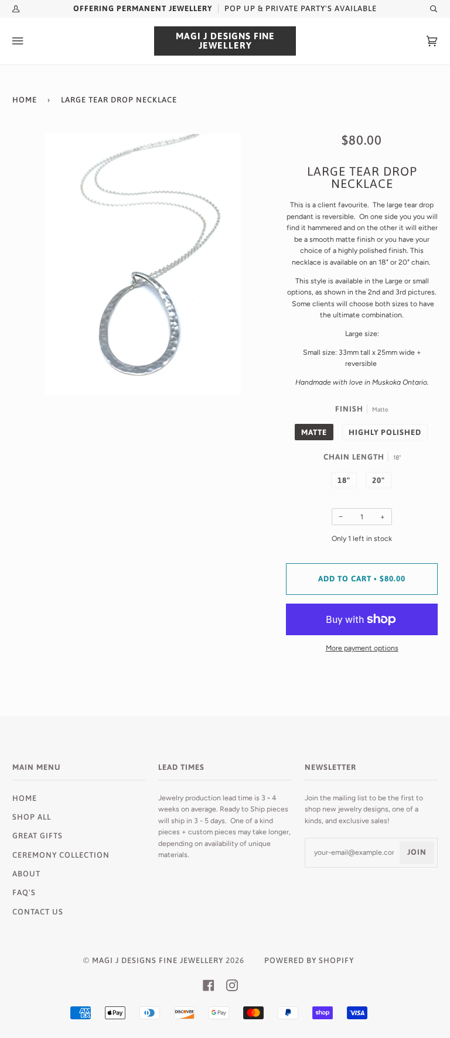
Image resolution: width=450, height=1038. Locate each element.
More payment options (362, 647)
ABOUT (26, 873)
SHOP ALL (31, 817)
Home (24, 99)
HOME (24, 798)
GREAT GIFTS (37, 835)
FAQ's (24, 892)
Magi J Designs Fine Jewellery (157, 960)
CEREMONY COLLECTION (61, 855)
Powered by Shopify (309, 960)
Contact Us (37, 911)
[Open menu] (29, 41)
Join (417, 852)
